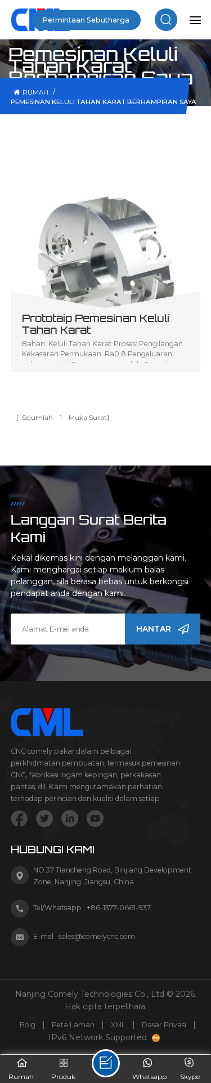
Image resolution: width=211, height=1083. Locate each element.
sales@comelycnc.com (97, 936)
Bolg (27, 1025)
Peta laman (73, 1025)
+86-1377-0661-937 (119, 907)
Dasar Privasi (164, 1025)
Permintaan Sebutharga (86, 20)
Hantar (153, 629)
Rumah (35, 92)
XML (118, 1025)
